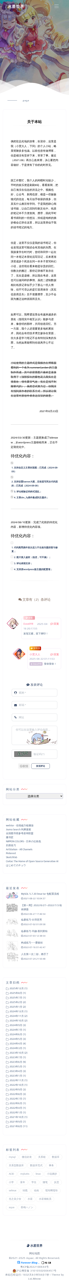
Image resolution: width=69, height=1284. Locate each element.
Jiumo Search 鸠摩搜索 (18, 829)
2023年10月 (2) (18, 1052)
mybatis (24, 1173)
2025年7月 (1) (18, 997)
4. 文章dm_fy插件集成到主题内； (31, 497)
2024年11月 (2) (18, 1016)
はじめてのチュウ (16, 865)
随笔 (45, 1182)
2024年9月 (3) (18, 1025)
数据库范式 (36, 1165)
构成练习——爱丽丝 (32, 942)
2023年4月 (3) (18, 1071)
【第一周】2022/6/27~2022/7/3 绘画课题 (41, 907)
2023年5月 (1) (18, 1066)
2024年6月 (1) (18, 1034)
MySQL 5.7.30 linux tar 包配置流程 (40, 893)
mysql (12, 1157)
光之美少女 (15, 1198)
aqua (11, 1207)
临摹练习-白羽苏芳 (31, 919)
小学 (11, 1182)
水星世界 (16, 6)
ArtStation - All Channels (19, 849)
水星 (30, 1198)
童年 (22, 1182)
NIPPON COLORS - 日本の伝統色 (23, 841)
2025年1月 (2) (18, 1006)
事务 (51, 1165)
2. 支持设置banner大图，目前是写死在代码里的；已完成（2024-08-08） (35, 483)
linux (38, 1173)
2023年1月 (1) (18, 1075)
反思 (56, 1182)
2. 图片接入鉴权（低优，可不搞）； (32, 557)
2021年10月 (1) (18, 1117)
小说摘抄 (52, 1173)
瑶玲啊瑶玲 (51, 1190)
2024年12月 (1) (18, 1011)
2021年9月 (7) (18, 1121)
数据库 (55, 1157)
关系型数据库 (16, 1165)
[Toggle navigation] (56, 6)
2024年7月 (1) (18, 1029)
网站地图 (34, 1253)
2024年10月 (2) (18, 1020)
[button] (24, 766)
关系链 (42, 1157)
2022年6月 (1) (18, 1103)
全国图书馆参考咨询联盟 (19, 833)
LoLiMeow (34, 1278)
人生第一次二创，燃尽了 (34, 954)
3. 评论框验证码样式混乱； (28, 491)
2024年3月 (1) (18, 1048)
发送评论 (40, 766)
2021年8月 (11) (18, 1126)
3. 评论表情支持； (23, 563)
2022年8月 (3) (18, 1094)
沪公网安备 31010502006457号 (36, 1270)
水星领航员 (45, 1198)
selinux (12, 1190)
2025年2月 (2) (18, 1002)
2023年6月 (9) (18, 1062)
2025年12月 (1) (18, 988)
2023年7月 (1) (18, 1057)
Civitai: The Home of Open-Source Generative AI (32, 861)
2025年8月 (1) (18, 993)
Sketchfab (11, 857)
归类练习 (11, 845)
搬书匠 (9, 837)
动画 (36, 1190)
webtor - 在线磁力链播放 (20, 825)
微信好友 (27, 1157)
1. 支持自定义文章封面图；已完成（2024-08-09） (35, 469)
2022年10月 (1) (18, 1085)
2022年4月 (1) (18, 1107)
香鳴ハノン (27, 1207)
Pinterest (11, 853)
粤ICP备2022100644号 (34, 1266)
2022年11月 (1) (18, 1080)
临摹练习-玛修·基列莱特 (34, 931)
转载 (25, 1190)
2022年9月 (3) (18, 1089)
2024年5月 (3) (18, 1039)
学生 (33, 1182)
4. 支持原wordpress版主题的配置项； (33, 569)
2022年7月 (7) (18, 1098)
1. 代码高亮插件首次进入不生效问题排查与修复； (35, 549)
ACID (11, 1173)
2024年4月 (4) (18, 1043)
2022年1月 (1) (18, 1112)
